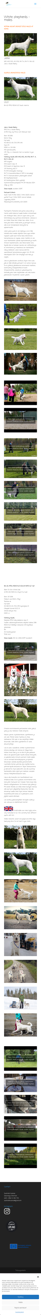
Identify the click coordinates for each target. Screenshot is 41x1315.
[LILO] (20, 100)
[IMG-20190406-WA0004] (20, 956)
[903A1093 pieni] (20, 1036)
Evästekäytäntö (19, 1312)
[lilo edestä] (20, 848)
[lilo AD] (20, 929)
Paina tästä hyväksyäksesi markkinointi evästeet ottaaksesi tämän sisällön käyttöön (20, 420)
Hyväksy (20, 1297)
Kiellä (20, 1302)
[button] (38, 1277)
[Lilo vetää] (20, 983)
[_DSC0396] (20, 1009)
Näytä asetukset (20, 1308)
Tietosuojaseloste (20, 1270)
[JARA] (20, 56)
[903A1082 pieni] (20, 902)
